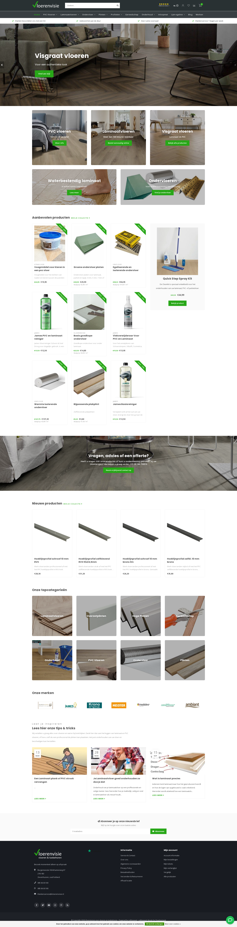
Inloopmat (163, 14)
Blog (190, 14)
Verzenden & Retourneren (132, 876)
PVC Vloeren (49, 14)
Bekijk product (177, 303)
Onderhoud (147, 14)
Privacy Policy (126, 868)
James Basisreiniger (125, 404)
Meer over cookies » (173, 924)
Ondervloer (87, 14)
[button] (2, 64)
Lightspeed (133, 920)
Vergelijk (167, 872)
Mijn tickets (168, 864)
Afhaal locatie (126, 880)
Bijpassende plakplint (86, 404)
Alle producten (170, 876)
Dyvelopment (161, 920)
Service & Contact (128, 855)
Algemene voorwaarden (131, 864)
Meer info (59, 143)
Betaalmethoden (128, 872)
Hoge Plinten (126, 597)
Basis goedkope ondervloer (83, 337)
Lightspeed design (146, 920)
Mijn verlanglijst (170, 868)
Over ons (124, 859)
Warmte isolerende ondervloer (45, 406)
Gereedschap (131, 14)
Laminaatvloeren (69, 14)
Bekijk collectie (80, 218)
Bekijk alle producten (177, 143)
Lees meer (74, 192)
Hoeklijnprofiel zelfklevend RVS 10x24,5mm (94, 560)
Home (37, 14)
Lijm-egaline (177, 14)
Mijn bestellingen (171, 859)
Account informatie (171, 855)
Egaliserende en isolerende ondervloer (126, 269)
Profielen (115, 14)
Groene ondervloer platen (89, 267)
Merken (199, 14)
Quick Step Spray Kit (177, 279)
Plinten (102, 14)
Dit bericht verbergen (154, 924)
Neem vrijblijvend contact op (118, 470)
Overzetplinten (82, 597)
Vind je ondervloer (163, 192)
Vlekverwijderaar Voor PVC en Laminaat (126, 337)
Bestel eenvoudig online (118, 143)
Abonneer (159, 831)
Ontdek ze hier (45, 73)
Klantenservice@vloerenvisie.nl (51, 894)
